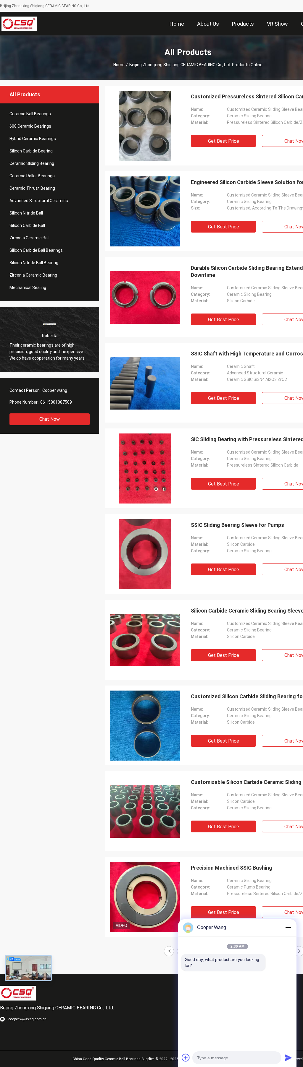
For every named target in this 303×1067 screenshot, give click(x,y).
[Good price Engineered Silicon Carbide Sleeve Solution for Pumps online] (145, 211)
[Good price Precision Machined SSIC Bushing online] (145, 896)
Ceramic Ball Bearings (30, 113)
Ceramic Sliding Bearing (31, 163)
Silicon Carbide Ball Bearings (36, 250)
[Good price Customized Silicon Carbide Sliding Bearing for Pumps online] (145, 725)
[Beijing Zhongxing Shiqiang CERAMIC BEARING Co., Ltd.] (19, 23)
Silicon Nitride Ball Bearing (33, 262)
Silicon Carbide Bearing (31, 151)
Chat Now (49, 419)
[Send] (288, 1057)
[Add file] (186, 1057)
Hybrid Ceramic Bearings (32, 138)
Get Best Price (223, 141)
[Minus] (288, 927)
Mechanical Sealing (27, 287)
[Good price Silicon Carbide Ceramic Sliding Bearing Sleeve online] (145, 639)
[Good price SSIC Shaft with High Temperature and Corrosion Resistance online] (145, 382)
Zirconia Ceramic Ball (29, 238)
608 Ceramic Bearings (30, 126)
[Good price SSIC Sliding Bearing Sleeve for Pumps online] (145, 554)
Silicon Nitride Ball (26, 213)
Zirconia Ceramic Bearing (33, 275)
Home (119, 64)
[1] (169, 951)
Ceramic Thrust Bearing (32, 188)
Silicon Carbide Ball (27, 225)
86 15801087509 (56, 402)
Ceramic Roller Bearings (32, 175)
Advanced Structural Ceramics (38, 200)
